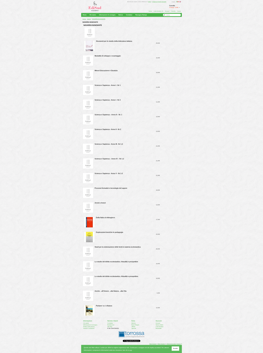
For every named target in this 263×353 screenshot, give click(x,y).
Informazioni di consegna (107, 15)
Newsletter (159, 328)
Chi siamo (92, 15)
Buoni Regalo (135, 325)
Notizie (120, 15)
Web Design (152, 344)
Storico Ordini (159, 325)
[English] (180, 1)
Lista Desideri (159, 326)
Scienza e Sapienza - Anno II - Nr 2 (108, 129)
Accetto (175, 348)
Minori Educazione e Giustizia (106, 70)
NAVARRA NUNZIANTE (98, 19)
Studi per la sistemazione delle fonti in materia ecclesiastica (118, 247)
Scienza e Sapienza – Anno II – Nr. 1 (108, 115)
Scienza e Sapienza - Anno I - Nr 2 (108, 100)
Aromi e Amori (100, 203)
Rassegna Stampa (141, 15)
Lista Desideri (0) (158, 11)
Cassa (179, 11)
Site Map (109, 326)
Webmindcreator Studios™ (174, 344)
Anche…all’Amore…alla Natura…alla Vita (110, 291)
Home (150, 11)
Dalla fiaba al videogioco (105, 217)
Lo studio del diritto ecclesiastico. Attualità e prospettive (116, 262)
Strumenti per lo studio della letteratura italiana (114, 41)
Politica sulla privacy (89, 326)
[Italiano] (177, 1)
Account (167, 11)
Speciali (134, 328)
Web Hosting (161, 344)
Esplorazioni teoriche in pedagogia (109, 232)
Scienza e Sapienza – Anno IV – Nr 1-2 (109, 159)
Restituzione (110, 325)
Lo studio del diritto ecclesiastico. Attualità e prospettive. (116, 276)
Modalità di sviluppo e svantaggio (108, 56)
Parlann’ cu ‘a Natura (104, 306)
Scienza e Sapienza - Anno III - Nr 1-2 (109, 144)
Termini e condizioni (88, 328)
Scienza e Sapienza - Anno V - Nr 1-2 (109, 173)
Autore (89, 19)
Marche (134, 323)
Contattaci (129, 15)
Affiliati (133, 326)
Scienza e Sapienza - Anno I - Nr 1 (108, 85)
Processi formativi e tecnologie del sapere (111, 188)
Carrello (173, 11)
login (149, 1)
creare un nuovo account (159, 1)
